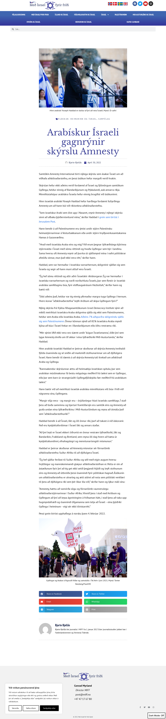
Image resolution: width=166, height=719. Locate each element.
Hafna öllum (31, 708)
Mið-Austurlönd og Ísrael (143, 14)
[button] (60, 594)
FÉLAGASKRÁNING (18, 14)
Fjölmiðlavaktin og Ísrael (84, 14)
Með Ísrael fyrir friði (40, 14)
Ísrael (103, 14)
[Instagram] (150, 3)
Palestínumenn (121, 14)
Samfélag (104, 119)
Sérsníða (15, 708)
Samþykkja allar (49, 708)
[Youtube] (145, 3)
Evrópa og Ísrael (33, 22)
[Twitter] (140, 3)
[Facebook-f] (140, 707)
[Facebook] (135, 3)
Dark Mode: (154, 715)
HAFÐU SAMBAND (133, 22)
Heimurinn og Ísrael (83, 22)
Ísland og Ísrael (61, 14)
